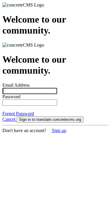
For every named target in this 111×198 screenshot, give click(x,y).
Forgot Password (18, 113)
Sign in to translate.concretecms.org (50, 119)
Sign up (59, 130)
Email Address (16, 85)
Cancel (9, 119)
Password (11, 96)
